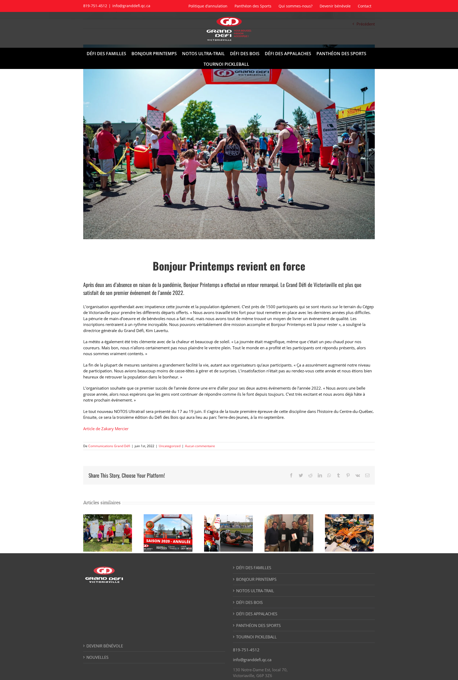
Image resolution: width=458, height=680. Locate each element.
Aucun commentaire (200, 446)
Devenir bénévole (104, 645)
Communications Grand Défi (109, 446)
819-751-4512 (246, 649)
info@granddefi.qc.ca (131, 5)
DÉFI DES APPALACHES (256, 613)
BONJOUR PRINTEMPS (256, 579)
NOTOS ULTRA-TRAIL (255, 590)
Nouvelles (97, 657)
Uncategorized (169, 446)
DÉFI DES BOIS (249, 602)
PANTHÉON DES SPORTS (258, 625)
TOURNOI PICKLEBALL (256, 636)
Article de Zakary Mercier (106, 428)
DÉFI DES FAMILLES (253, 567)
